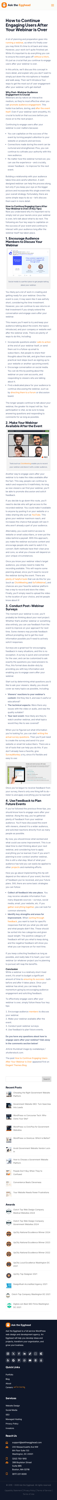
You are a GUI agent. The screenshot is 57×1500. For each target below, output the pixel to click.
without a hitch (41, 56)
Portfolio (9, 1374)
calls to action (44, 342)
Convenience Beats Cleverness (27, 1182)
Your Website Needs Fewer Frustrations (31, 1192)
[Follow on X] (13, 1353)
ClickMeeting (25, 463)
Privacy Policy (12, 1423)
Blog (8, 1379)
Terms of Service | (44, 1490)
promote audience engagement (25, 104)
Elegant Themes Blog (16, 1065)
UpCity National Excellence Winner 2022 (31, 1252)
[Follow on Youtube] (30, 1360)
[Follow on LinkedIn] (24, 1353)
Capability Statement (13, 1490)
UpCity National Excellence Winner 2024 (31, 1232)
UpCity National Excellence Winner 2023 (31, 1242)
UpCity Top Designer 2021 (25, 1274)
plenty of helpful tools (16, 579)
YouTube (36, 514)
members (33, 1011)
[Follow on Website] (41, 1360)
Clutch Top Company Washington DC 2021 (31, 1294)
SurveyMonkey (13, 754)
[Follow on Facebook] (19, 1353)
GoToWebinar (39, 582)
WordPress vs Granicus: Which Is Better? (31, 1138)
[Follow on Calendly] (35, 1353)
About (8, 1383)
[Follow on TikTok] (30, 1353)
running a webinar (14, 42)
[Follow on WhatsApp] (24, 1360)
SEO (8, 1414)
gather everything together (21, 907)
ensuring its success (34, 979)
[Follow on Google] (13, 1360)
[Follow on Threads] (35, 1360)
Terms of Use (28, 1494)
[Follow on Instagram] (8, 1353)
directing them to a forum (23, 392)
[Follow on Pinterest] (19, 1360)
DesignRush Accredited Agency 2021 (30, 1284)
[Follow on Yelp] (8, 1360)
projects (15, 867)
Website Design (13, 1405)
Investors (10, 1428)
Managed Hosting (14, 1419)
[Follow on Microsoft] (41, 1353)
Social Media (11, 1410)
